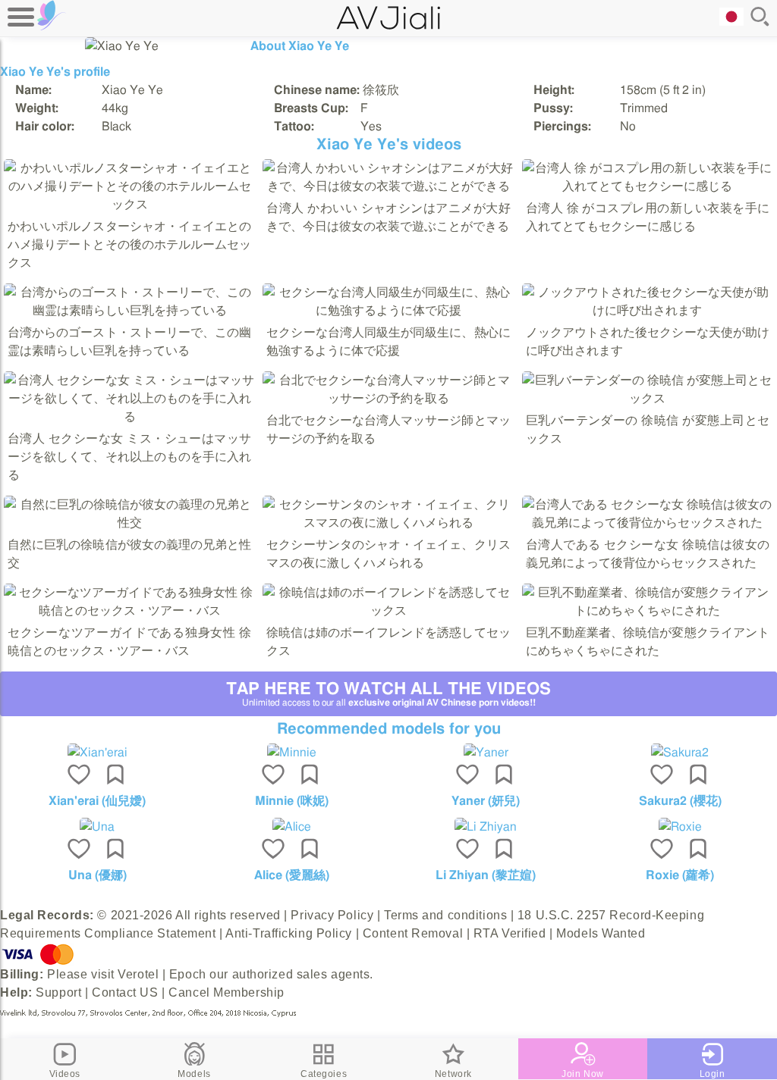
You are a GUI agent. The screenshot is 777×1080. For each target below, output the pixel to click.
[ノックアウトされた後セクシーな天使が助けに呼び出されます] (647, 311)
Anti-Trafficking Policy (288, 933)
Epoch (187, 974)
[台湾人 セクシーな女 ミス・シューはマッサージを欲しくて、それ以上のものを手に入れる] (129, 417)
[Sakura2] (680, 752)
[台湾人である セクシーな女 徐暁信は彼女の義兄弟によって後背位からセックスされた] (647, 523)
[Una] (97, 827)
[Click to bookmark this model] (115, 776)
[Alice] (291, 827)
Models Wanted (600, 933)
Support (58, 992)
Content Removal (413, 933)
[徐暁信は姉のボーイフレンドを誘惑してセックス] (388, 611)
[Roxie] (680, 827)
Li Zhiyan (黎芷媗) (486, 875)
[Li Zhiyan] (485, 827)
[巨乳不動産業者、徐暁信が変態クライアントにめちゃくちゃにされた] (647, 611)
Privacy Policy (332, 915)
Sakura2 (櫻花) (680, 801)
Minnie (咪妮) (292, 801)
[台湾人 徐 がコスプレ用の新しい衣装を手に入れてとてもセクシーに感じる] (647, 186)
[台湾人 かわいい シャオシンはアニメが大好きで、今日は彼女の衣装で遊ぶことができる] (388, 186)
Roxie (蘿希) (680, 875)
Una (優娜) (97, 875)
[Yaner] (485, 752)
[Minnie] (291, 752)
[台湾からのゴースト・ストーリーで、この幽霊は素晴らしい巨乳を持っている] (129, 311)
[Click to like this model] (79, 776)
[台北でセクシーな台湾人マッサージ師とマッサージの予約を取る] (388, 399)
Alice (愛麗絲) (291, 875)
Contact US (125, 992)
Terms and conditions (445, 915)
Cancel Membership (226, 992)
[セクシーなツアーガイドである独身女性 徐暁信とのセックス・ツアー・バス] (129, 611)
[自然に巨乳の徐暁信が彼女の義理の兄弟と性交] (129, 523)
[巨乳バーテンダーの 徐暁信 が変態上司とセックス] (647, 399)
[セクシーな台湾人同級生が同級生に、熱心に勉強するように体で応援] (388, 311)
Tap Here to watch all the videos (388, 694)
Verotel (138, 974)
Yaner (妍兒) (485, 801)
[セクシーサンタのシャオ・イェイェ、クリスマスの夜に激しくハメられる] (388, 523)
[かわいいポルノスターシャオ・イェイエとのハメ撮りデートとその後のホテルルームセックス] (129, 205)
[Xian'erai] (97, 752)
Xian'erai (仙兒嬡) (97, 801)
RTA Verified (509, 933)
